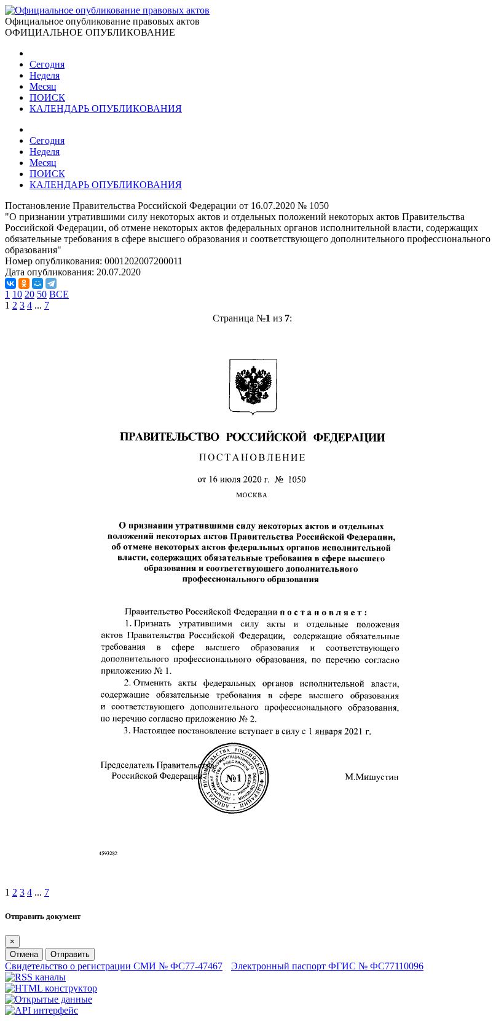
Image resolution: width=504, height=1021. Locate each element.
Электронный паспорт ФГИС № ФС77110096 (327, 966)
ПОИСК (47, 97)
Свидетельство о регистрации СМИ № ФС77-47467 (113, 966)
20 (29, 294)
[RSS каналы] (35, 977)
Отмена (24, 954)
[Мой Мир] (37, 283)
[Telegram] (51, 283)
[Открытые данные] (48, 999)
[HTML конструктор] (51, 988)
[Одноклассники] (24, 283)
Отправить (70, 954)
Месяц (43, 86)
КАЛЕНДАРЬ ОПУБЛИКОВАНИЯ (106, 108)
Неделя (45, 75)
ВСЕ (59, 294)
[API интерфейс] (41, 1010)
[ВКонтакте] (10, 283)
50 (42, 294)
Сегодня (47, 64)
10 (17, 294)
